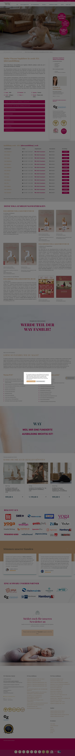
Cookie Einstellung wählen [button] (40, 381)
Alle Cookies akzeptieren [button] (31, 381)
